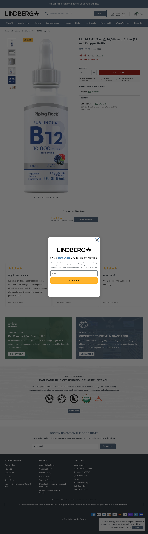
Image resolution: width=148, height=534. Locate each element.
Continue (74, 280)
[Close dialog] (97, 240)
